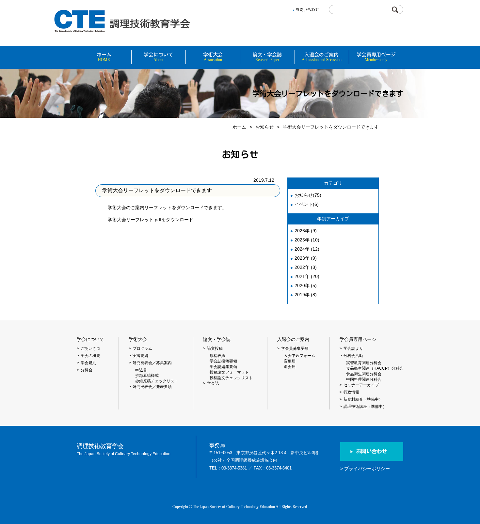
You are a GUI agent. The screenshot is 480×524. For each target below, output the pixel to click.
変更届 (290, 361)
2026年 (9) (306, 230)
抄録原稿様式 (147, 375)
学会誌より (353, 348)
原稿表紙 (217, 355)
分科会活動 (353, 355)
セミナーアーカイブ (361, 385)
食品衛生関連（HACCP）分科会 (374, 368)
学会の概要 (90, 355)
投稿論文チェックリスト (231, 378)
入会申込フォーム (299, 355)
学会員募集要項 (295, 348)
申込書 (141, 370)
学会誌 (213, 383)
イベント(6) (307, 204)
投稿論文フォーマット (229, 372)
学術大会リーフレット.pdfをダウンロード (150, 219)
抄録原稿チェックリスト (156, 381)
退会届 (290, 366)
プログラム (142, 348)
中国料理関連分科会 (363, 379)
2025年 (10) (307, 239)
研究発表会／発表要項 (152, 386)
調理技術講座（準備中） (365, 406)
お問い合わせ (307, 9)
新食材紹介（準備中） (363, 399)
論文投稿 (215, 348)
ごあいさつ (90, 348)
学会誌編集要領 (223, 366)
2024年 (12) (307, 249)
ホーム (239, 127)
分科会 (86, 370)
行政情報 (351, 392)
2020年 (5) (306, 285)
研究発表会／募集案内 (152, 363)
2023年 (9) (306, 258)
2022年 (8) (306, 267)
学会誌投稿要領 (223, 361)
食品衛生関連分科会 (363, 374)
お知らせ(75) (308, 195)
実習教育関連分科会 (363, 363)
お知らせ (264, 127)
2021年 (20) (307, 276)
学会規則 (88, 363)
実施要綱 (140, 355)
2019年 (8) (306, 294)
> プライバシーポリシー (365, 468)
